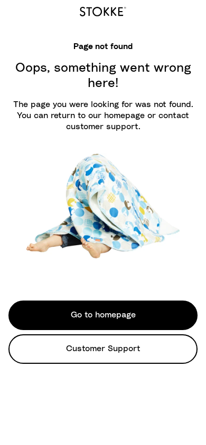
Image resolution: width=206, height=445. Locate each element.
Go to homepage (103, 315)
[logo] (103, 10)
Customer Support (103, 348)
